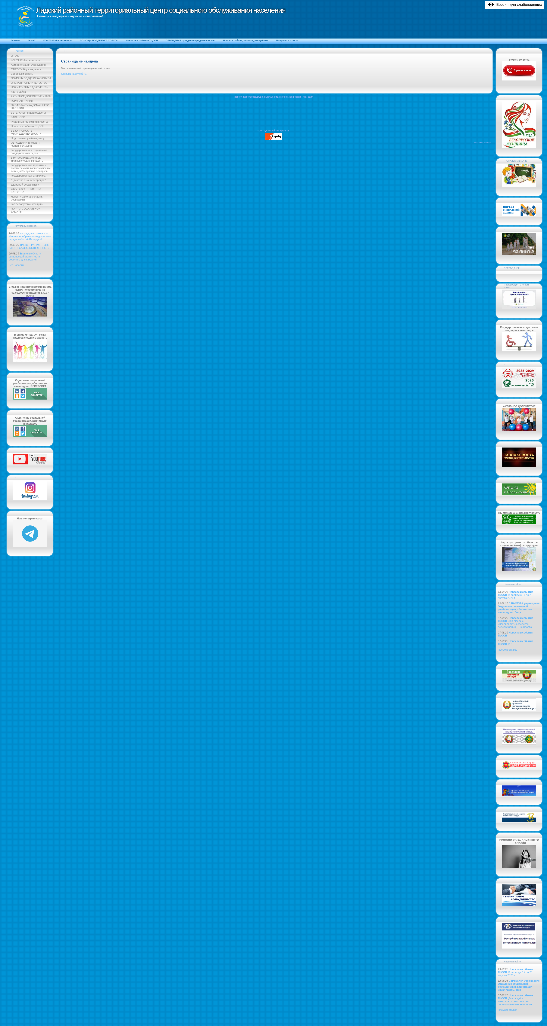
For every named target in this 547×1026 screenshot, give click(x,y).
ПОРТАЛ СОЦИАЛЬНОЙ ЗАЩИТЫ (25, 210)
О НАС (15, 55)
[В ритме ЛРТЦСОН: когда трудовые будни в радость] (30, 361)
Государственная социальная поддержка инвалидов (29, 152)
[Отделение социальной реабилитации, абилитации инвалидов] (30, 436)
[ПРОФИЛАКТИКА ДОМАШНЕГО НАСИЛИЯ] (519, 866)
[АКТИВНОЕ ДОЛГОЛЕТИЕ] (519, 429)
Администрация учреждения (28, 64)
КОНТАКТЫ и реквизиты (25, 60)
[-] (30, 463)
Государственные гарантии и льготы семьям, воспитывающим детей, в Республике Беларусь (30, 168)
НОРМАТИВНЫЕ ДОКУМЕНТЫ (29, 87)
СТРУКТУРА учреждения (26, 69)
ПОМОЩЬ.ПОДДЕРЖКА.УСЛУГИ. (31, 78)
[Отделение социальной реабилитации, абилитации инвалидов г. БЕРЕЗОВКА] (30, 398)
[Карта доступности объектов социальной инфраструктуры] (519, 570)
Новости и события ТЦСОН (27, 126)
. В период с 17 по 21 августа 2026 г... (515, 594)
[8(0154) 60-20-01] (519, 79)
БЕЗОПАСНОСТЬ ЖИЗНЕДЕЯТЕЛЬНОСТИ (26, 132)
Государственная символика (28, 175)
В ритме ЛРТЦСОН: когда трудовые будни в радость (27, 159)
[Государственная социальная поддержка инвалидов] (519, 350)
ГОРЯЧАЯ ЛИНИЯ (22, 100)
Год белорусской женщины (27, 204)
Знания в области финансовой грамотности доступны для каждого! (25, 256)
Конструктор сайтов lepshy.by (273, 130)
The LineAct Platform (481, 142)
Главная (19, 50)
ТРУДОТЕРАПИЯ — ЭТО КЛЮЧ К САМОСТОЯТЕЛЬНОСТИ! (29, 247)
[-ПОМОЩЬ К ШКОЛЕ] (519, 186)
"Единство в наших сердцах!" (28, 180)
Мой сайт (308, 96)
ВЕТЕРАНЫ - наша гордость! (28, 112)
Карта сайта (18, 91)
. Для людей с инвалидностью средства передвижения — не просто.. (515, 623)
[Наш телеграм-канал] (30, 546)
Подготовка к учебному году (27, 138)
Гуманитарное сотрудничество (30, 121)
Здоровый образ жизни (25, 184)
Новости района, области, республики (27, 198)
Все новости (16, 265)
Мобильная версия (290, 96)
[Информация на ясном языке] (519, 308)
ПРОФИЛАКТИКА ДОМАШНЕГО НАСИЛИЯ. (30, 107)
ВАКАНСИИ (18, 117)
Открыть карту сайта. (74, 73)
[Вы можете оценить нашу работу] (519, 523)
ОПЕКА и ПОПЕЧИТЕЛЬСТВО (29, 82)
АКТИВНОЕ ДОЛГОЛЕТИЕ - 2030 (31, 96)
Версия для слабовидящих (248, 96)
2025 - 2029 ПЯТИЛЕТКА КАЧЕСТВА (26, 191)
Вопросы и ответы (22, 73)
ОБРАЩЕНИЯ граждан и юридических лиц (25, 144)
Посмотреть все (507, 649)
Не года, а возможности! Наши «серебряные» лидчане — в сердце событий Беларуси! (30, 236)
